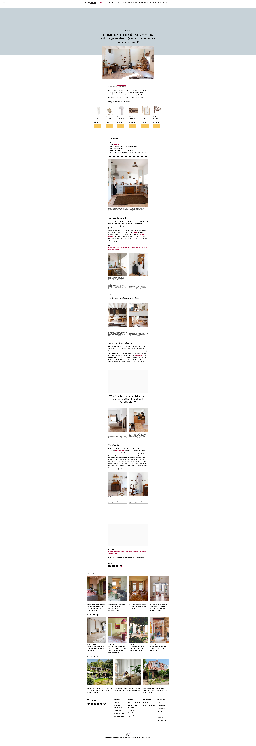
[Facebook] (92, 704)
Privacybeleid (114, 737)
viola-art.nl (116, 144)
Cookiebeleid (107, 737)
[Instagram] (95, 704)
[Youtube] (98, 704)
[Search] (252, 3)
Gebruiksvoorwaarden (133, 737)
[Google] (88, 704)
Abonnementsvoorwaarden (145, 737)
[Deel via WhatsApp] (113, 566)
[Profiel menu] (249, 3)
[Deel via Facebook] (117, 566)
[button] (122, 737)
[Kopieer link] (109, 566)
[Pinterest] (101, 704)
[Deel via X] (121, 566)
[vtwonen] (90, 3)
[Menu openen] (4, 3)
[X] (104, 704)
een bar (135, 232)
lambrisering (139, 355)
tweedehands (119, 450)
